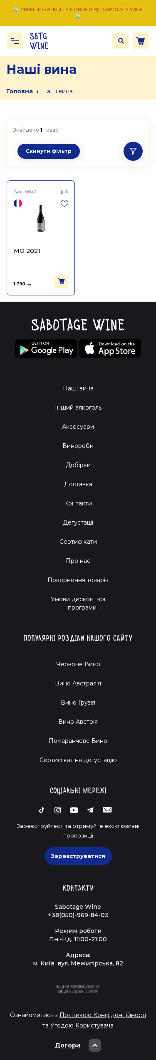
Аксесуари (78, 426)
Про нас (78, 561)
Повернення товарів (78, 580)
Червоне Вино (78, 664)
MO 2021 (27, 251)
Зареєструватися (78, 855)
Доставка (78, 484)
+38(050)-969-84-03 (78, 915)
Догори (67, 1045)
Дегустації (78, 522)
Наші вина (78, 388)
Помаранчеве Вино (78, 741)
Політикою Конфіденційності (102, 1015)
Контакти (78, 503)
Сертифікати (78, 541)
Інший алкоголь (78, 407)
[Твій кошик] (141, 40)
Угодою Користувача (82, 1025)
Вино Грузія (78, 702)
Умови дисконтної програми (78, 603)
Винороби (78, 446)
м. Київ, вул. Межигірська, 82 (78, 963)
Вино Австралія (78, 683)
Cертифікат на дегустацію (78, 760)
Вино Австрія (78, 721)
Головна (19, 91)
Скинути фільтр (49, 151)
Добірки (78, 465)
